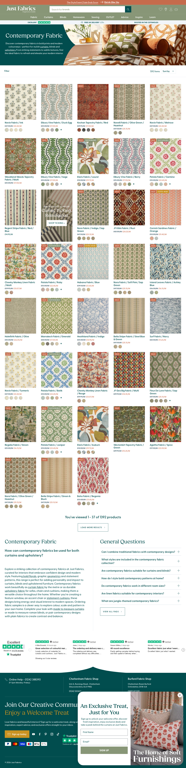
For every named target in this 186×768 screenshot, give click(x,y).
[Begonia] (79, 503)
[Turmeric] (16, 130)
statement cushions (58, 598)
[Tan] (93, 503)
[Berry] (52, 130)
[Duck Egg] (43, 130)
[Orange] (152, 238)
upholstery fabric (15, 590)
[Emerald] (43, 344)
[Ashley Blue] (152, 292)
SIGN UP (104, 750)
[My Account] (171, 9)
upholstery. (10, 49)
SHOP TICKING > (57, 222)
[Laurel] (79, 184)
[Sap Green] (152, 401)
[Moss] (88, 344)
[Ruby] (43, 290)
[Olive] (7, 344)
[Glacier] (88, 503)
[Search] (128, 9)
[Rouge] (11, 292)
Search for (62, 9)
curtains (44, 46)
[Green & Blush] (116, 347)
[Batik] (161, 184)
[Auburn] (93, 184)
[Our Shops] (166, 9)
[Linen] (84, 344)
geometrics (53, 576)
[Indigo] (156, 238)
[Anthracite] (52, 344)
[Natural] (11, 344)
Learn (153, 17)
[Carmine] (152, 184)
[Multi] (7, 292)
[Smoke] (84, 290)
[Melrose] (11, 130)
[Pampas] (156, 292)
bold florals (29, 576)
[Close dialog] (179, 695)
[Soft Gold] (161, 401)
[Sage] (57, 130)
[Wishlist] (160, 9)
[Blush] (166, 184)
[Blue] (88, 130)
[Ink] (7, 130)
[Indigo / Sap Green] (116, 133)
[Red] (79, 130)
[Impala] (21, 130)
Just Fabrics (16, 762)
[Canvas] (57, 344)
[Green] (84, 130)
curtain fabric (36, 587)
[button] (176, 9)
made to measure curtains (68, 609)
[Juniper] (156, 184)
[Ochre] (48, 130)
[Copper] (93, 130)
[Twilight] (84, 184)
